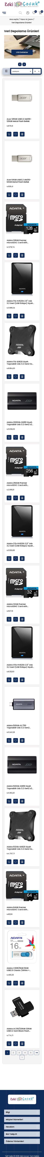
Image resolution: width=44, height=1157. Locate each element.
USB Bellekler (22, 52)
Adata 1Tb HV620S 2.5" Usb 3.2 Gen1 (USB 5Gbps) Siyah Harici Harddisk (20, 302)
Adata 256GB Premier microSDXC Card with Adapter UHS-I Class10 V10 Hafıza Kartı (19, 484)
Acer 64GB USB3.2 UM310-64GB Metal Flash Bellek (19, 181)
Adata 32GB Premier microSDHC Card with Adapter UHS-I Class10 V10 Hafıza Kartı (19, 605)
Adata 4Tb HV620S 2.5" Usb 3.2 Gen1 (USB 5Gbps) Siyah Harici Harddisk (20, 666)
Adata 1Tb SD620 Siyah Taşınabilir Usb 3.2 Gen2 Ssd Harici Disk (20, 363)
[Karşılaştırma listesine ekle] (22, 134)
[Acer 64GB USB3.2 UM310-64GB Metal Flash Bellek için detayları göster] (22, 158)
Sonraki (36, 1052)
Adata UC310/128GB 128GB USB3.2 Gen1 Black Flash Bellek (19, 1030)
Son (22, 1057)
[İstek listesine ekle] (15, 134)
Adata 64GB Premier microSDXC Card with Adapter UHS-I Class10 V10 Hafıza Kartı (19, 908)
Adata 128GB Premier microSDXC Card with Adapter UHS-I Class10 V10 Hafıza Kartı (19, 241)
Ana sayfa (14, 19)
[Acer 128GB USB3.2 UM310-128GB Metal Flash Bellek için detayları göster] (22, 98)
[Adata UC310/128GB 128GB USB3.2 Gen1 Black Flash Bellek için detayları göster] (22, 1007)
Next (24, 64)
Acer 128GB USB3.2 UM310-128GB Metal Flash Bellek (19, 120)
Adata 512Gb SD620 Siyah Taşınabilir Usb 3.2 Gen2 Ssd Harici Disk (20, 848)
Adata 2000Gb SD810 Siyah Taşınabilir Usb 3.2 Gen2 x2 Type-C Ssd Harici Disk (19, 423)
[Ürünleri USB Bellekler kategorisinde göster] (22, 46)
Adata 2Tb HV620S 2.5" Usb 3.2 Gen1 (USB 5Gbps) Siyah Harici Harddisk (20, 544)
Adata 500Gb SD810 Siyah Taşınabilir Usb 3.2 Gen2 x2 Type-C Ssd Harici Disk (19, 787)
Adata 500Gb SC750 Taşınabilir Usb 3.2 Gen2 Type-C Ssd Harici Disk (18, 726)
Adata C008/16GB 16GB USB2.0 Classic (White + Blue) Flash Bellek (18, 969)
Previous (20, 64)
